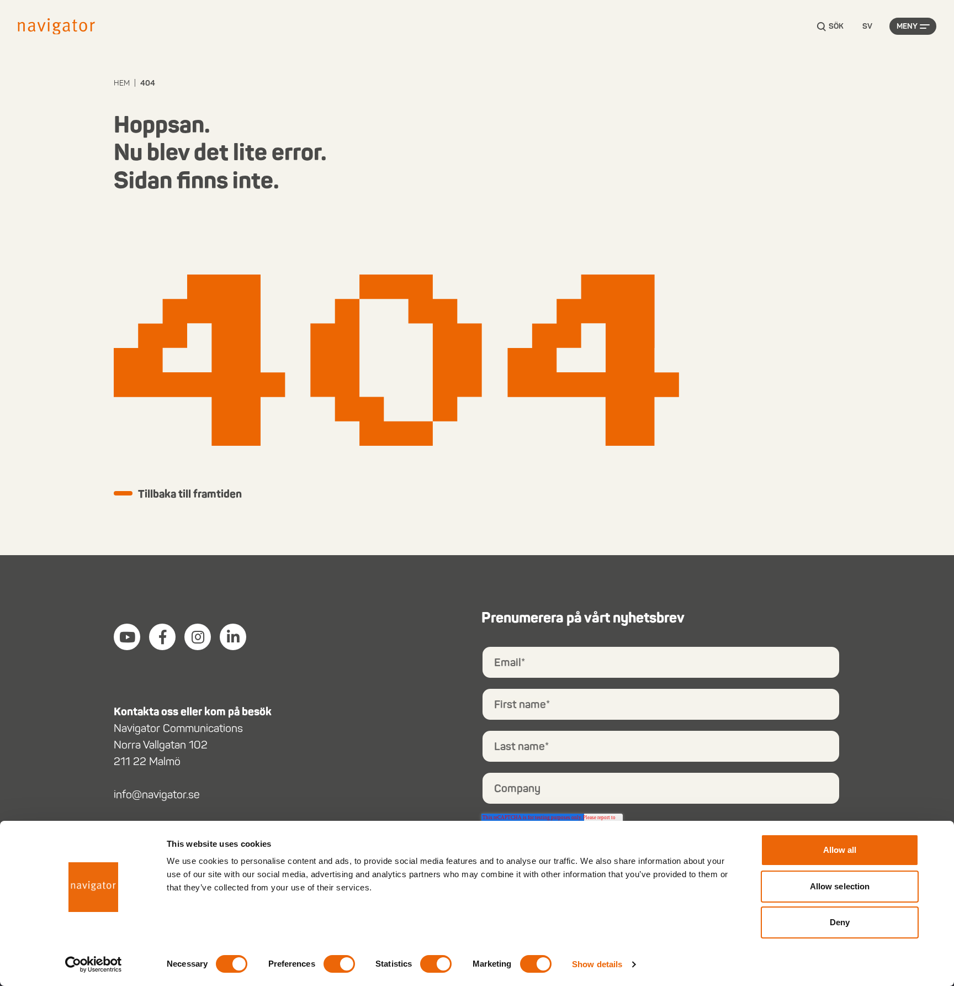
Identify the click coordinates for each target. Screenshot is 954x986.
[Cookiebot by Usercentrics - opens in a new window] (93, 964)
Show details (597, 964)
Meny (907, 26)
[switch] (339, 964)
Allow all (840, 850)
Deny (840, 922)
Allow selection (840, 886)
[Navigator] (56, 26)
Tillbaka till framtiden (190, 493)
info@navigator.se (157, 794)
